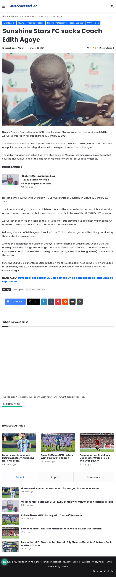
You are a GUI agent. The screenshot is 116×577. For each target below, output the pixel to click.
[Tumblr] (51, 302)
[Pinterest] (58, 302)
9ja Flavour (9, 22)
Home (7, 16)
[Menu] (3, 7)
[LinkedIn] (44, 302)
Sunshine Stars (38, 289)
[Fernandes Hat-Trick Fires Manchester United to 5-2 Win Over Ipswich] (97, 442)
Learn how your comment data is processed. (63, 396)
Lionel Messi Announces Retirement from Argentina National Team (18, 458)
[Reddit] (65, 302)
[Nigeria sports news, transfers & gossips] (23, 6)
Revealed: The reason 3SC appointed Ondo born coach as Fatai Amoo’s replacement (57, 279)
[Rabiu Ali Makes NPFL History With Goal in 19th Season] (58, 442)
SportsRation (57, 561)
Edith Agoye (18, 289)
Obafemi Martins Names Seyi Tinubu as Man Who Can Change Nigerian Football (38, 179)
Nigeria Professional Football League (65, 22)
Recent (20, 477)
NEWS (15, 16)
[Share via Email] (72, 302)
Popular (55, 477)
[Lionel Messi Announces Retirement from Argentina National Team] (19, 442)
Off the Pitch (93, 22)
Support (86, 561)
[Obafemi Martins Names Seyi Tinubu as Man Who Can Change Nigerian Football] (10, 179)
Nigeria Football (35, 22)
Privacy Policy (97, 561)
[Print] (80, 302)
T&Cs (108, 561)
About (68, 561)
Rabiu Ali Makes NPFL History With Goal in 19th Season (57, 456)
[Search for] (112, 7)
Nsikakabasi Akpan (14, 48)
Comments (93, 477)
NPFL (27, 289)
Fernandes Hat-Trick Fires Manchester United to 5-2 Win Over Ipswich (95, 458)
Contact (76, 561)
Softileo (64, 566)
